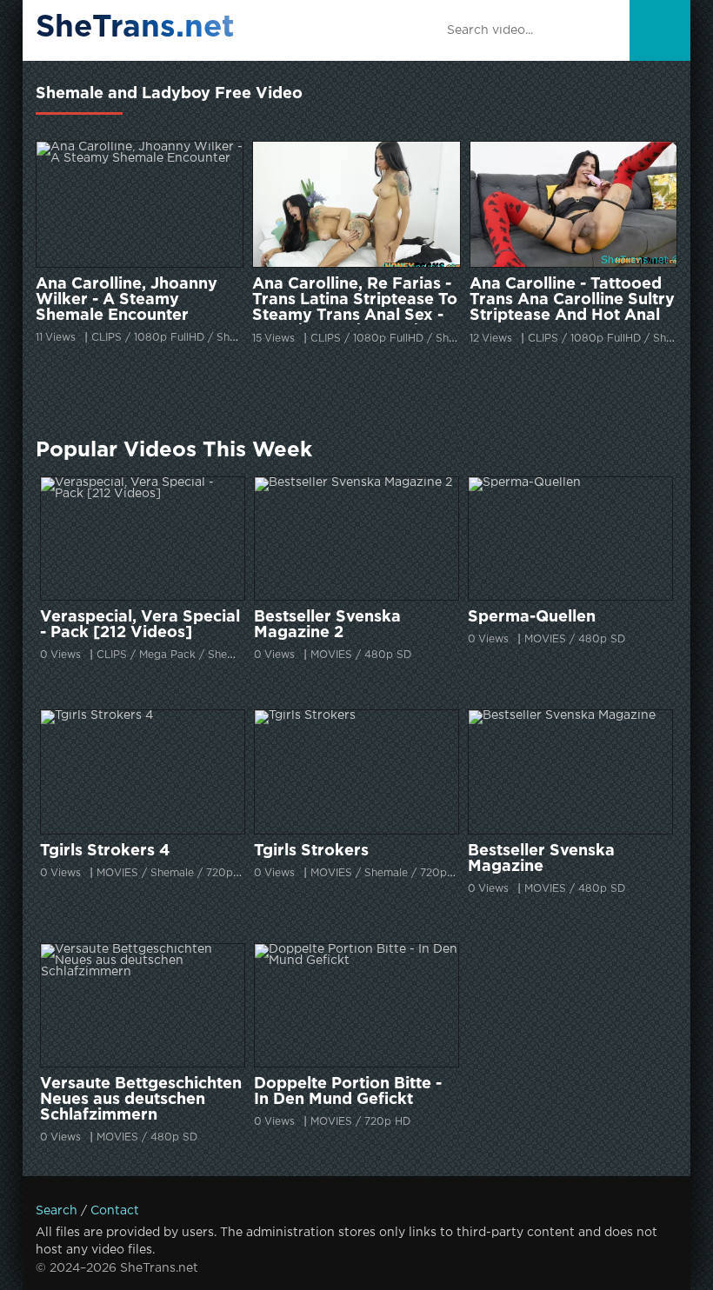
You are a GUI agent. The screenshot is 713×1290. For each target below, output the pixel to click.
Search (56, 1211)
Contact (114, 1211)
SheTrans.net (135, 28)
